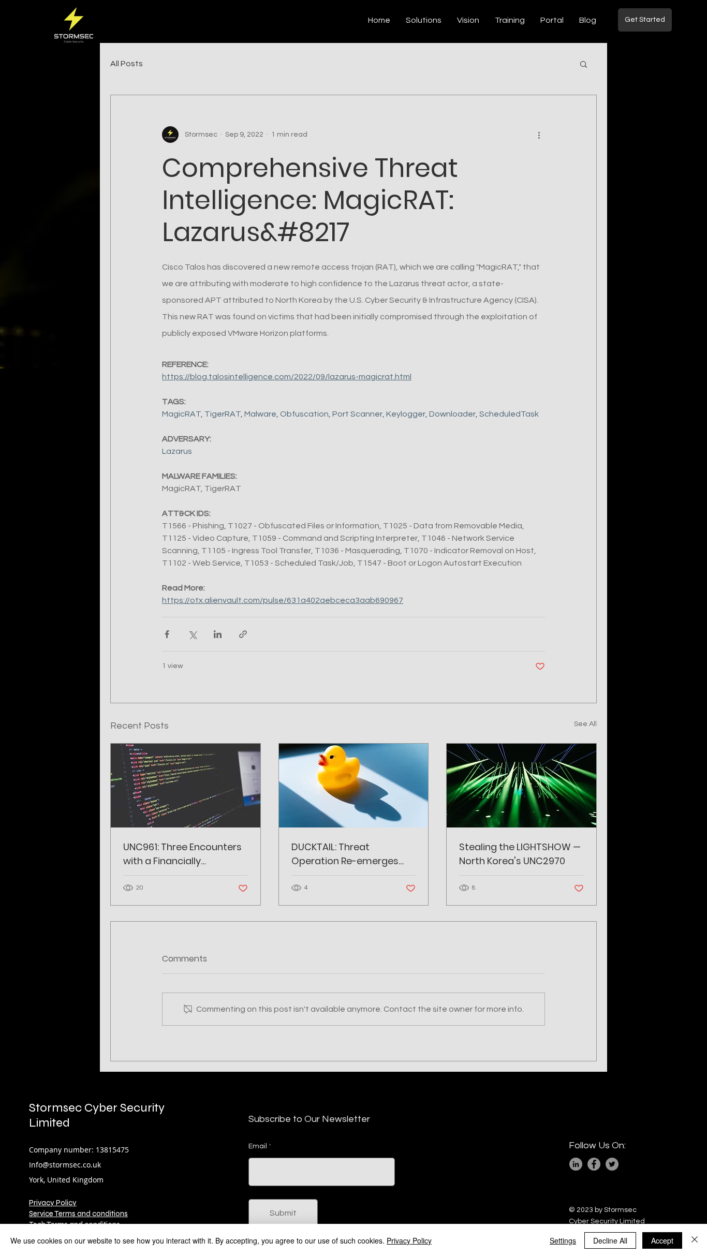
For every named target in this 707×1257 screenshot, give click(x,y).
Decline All (610, 1240)
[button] (583, 64)
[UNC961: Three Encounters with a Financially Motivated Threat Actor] (185, 785)
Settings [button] (563, 1240)
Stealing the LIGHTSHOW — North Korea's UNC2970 (520, 853)
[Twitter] (612, 1164)
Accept (662, 1240)
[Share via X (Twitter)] (192, 634)
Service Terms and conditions (78, 1213)
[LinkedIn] (575, 1164)
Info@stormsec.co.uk (65, 1165)
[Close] (694, 1240)
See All (585, 724)
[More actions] (539, 134)
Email (257, 1146)
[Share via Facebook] (167, 634)
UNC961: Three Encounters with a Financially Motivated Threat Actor (182, 854)
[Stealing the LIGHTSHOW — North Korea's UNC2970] (521, 785)
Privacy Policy (53, 1202)
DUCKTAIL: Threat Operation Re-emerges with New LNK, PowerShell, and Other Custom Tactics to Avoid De (353, 854)
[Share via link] (243, 634)
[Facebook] (593, 1164)
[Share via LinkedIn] (218, 634)
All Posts (126, 64)
